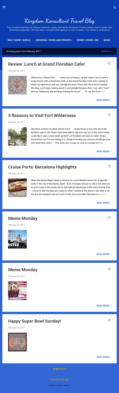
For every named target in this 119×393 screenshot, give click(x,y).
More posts (59, 369)
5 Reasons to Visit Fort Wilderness (42, 115)
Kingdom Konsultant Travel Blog (59, 20)
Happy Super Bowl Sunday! (34, 321)
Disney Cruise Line (87, 40)
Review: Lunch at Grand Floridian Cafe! (46, 64)
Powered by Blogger (59, 379)
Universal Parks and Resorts (54, 40)
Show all (107, 51)
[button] (109, 64)
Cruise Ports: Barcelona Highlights (42, 167)
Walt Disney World (19, 40)
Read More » (104, 100)
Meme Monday (22, 218)
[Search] (115, 7)
